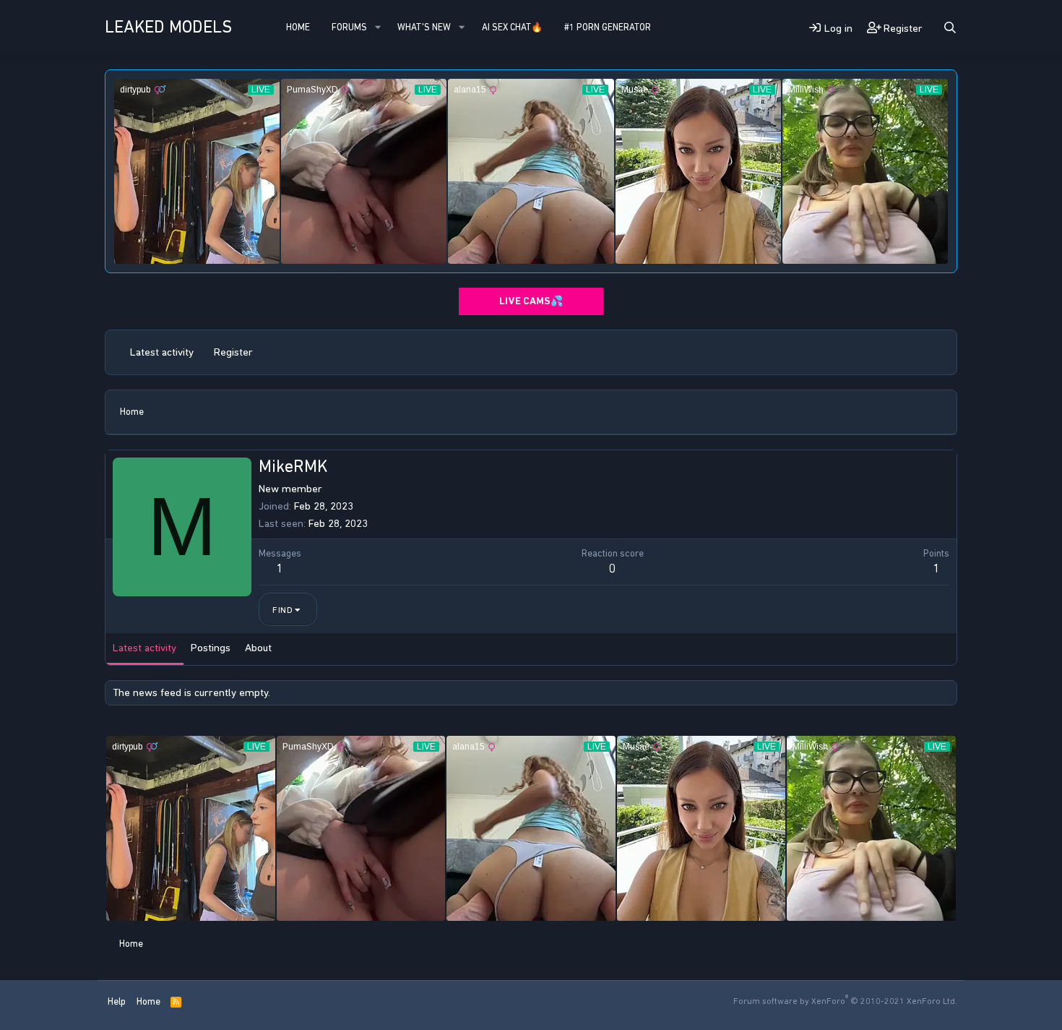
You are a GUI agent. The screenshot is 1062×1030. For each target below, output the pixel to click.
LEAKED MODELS (168, 27)
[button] (377, 27)
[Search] (950, 28)
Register (233, 352)
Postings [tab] (210, 647)
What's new (424, 27)
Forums (349, 27)
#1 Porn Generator (607, 27)
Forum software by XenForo (845, 1001)
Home (298, 27)
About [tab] (258, 647)
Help (117, 1001)
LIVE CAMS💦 (531, 301)
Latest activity (162, 352)
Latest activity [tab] (144, 647)
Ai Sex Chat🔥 (512, 27)
